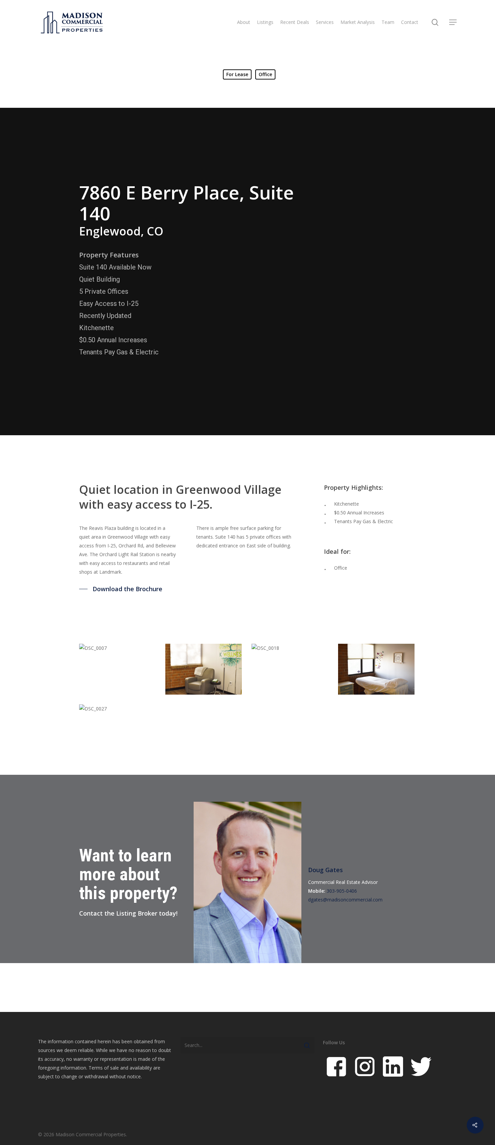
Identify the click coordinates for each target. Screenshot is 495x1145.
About (243, 22)
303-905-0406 (342, 891)
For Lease (237, 74)
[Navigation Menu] (453, 22)
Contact (409, 22)
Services (325, 22)
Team (388, 22)
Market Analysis (357, 22)
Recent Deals (294, 22)
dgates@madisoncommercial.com (345, 899)
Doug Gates (325, 870)
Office (265, 74)
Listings (265, 22)
